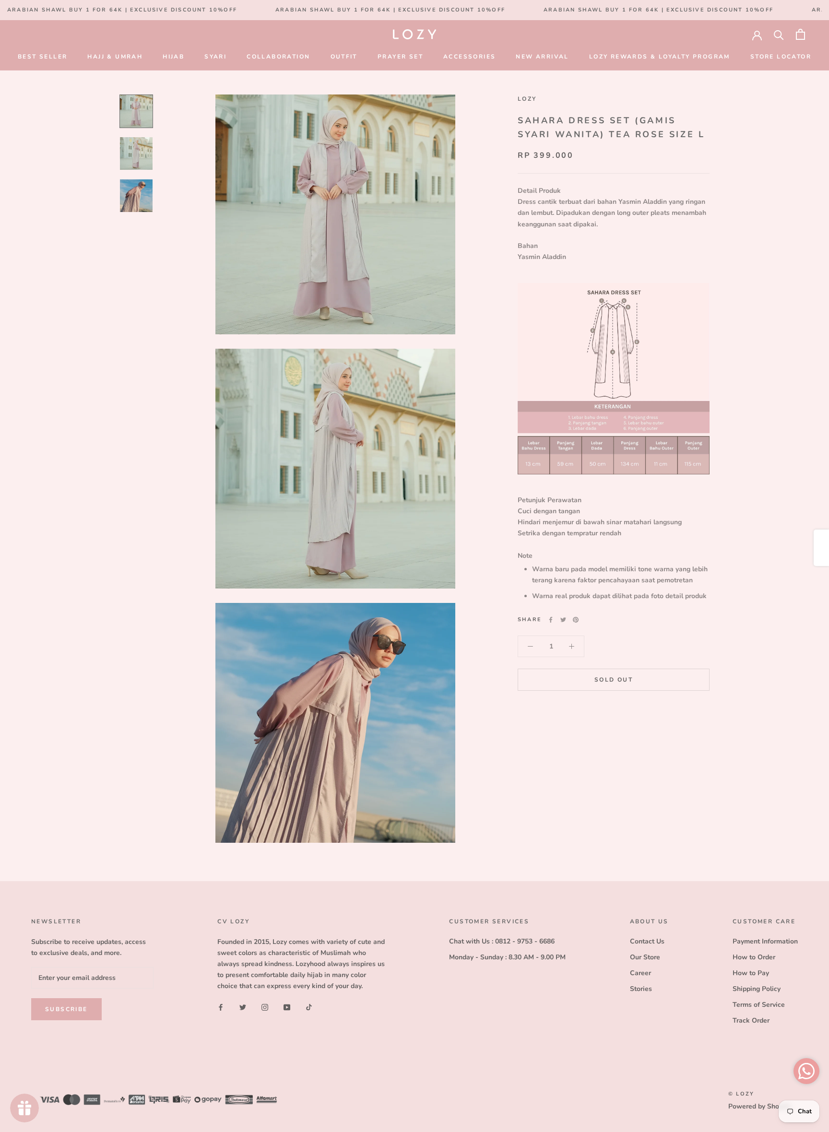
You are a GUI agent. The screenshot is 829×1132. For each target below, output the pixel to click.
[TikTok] (309, 1006)
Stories (641, 988)
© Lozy (741, 1093)
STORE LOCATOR (780, 56)
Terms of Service (759, 1004)
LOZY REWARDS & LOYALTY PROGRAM (659, 56)
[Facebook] (551, 620)
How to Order (754, 957)
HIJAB (173, 56)
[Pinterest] (576, 620)
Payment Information (765, 941)
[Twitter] (563, 620)
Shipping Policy (757, 988)
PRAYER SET (400, 56)
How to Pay (751, 973)
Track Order (751, 1020)
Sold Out (613, 680)
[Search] (779, 34)
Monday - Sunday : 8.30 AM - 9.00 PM (507, 957)
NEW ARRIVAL (542, 56)
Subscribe (66, 1009)
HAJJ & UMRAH (114, 56)
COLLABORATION (278, 56)
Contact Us (647, 941)
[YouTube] (287, 1006)
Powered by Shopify (759, 1106)
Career (640, 973)
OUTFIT (344, 56)
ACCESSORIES (469, 56)
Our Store (645, 957)
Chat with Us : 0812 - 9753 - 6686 (502, 941)
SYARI (215, 56)
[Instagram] (264, 1006)
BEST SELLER (42, 56)
